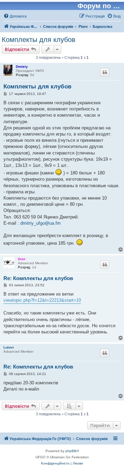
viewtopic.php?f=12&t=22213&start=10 (42, 300)
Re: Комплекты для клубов (38, 278)
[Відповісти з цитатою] (104, 72)
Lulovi (8, 347)
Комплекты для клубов (38, 39)
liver (21, 259)
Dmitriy (22, 66)
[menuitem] (15, 16)
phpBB (70, 451)
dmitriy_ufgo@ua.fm (40, 223)
